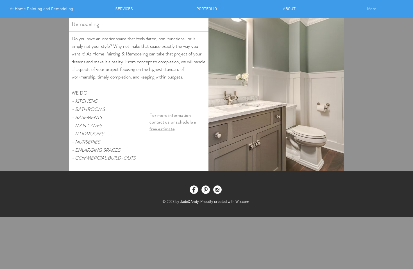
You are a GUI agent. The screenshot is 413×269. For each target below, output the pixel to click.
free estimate (161, 128)
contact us (159, 122)
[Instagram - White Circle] (217, 189)
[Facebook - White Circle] (194, 189)
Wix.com (242, 201)
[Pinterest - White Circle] (205, 189)
